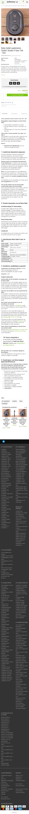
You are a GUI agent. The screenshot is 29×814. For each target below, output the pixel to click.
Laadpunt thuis (5, 604)
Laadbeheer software (21, 592)
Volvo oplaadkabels (20, 466)
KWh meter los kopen (6, 567)
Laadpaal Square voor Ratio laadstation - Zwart (14, 420)
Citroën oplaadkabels (21, 471)
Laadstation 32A (5, 463)
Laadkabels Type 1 (20, 473)
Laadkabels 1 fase (20, 480)
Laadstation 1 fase (6, 464)
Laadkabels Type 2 (20, 475)
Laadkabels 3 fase (20, 481)
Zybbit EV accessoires (21, 521)
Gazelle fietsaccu (5, 722)
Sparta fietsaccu (5, 731)
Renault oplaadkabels (21, 458)
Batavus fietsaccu (5, 717)
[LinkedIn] (3, 441)
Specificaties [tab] (14, 113)
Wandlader (4, 403)
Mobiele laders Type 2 (21, 488)
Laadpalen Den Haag (6, 670)
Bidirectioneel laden (21, 698)
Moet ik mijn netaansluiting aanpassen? (19, 681)
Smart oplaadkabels (21, 468)
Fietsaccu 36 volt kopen (7, 736)
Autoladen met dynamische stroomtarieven (19, 701)
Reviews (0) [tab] (24, 113)
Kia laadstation (5, 478)
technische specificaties (20, 331)
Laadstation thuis (5, 452)
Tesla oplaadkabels (20, 459)
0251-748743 (4, 797)
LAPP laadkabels (20, 516)
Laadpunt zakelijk (20, 604)
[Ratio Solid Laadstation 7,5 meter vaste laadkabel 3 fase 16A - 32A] (6, 413)
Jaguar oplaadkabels (21, 461)
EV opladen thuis (5, 595)
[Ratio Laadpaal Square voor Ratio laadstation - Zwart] (14, 413)
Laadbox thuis (4, 605)
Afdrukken (4, 106)
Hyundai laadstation (6, 483)
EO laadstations (20, 514)
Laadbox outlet (5, 456)
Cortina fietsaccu (5, 720)
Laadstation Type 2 (6, 459)
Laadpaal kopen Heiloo (7, 650)
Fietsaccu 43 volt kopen (7, 737)
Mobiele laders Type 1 (21, 487)
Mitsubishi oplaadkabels (22, 464)
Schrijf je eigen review (16, 55)
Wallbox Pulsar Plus (20, 535)
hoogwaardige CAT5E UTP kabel (11, 317)
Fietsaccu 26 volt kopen (7, 734)
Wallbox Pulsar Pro (20, 538)
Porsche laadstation (6, 476)
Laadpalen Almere (5, 667)
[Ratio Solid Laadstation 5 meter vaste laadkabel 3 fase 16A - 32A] (23, 413)
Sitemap (3, 792)
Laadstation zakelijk (6, 454)
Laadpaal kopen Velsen (7, 628)
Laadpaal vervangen (6, 485)
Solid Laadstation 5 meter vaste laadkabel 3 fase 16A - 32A (23, 421)
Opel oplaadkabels (20, 449)
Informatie (6, 431)
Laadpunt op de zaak (21, 609)
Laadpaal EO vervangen (7, 497)
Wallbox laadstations (21, 533)
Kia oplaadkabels (20, 470)
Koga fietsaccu (5, 726)
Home (2, 5)
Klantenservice (4, 790)
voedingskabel (18, 305)
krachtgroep (21, 321)
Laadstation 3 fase (6, 466)
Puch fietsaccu (4, 727)
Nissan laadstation (5, 475)
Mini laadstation (5, 473)
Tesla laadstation (5, 471)
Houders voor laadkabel (7, 574)
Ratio (21, 401)
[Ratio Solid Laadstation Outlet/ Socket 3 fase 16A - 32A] (15, 22)
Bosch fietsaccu (5, 719)
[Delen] (5, 102)
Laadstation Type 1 (6, 458)
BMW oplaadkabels (20, 463)
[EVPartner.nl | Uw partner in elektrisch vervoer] (12, 2)
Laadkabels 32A (20, 478)
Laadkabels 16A (20, 476)
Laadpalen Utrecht (5, 680)
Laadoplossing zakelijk (21, 605)
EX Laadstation (6, 401)
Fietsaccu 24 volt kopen (7, 732)
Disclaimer (3, 782)
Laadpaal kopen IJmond (7, 662)
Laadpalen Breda (5, 668)
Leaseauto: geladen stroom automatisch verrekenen (21, 612)
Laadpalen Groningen (6, 674)
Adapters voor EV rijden (7, 556)
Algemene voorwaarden (7, 780)
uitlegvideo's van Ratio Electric (14, 344)
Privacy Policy (4, 784)
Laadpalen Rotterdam (6, 679)
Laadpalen (3, 449)
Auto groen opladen (21, 708)
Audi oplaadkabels (20, 452)
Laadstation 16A (5, 461)
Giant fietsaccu (5, 724)
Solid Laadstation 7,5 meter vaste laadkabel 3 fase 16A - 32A (6, 422)
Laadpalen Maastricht (6, 677)
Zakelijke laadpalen (20, 590)
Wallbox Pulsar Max (21, 536)
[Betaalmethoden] (3, 806)
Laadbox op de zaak (21, 607)
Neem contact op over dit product (9, 104)
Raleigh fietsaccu (5, 729)
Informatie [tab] (4, 113)
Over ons (3, 779)
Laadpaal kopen (5, 609)
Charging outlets (5, 573)
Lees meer (3, 74)
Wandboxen (4, 451)
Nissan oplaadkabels (21, 451)
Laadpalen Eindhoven (6, 672)
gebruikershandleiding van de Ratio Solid (17, 329)
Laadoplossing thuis (6, 607)
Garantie (3, 794)
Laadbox (14, 401)
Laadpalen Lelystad (6, 675)
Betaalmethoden (5, 785)
